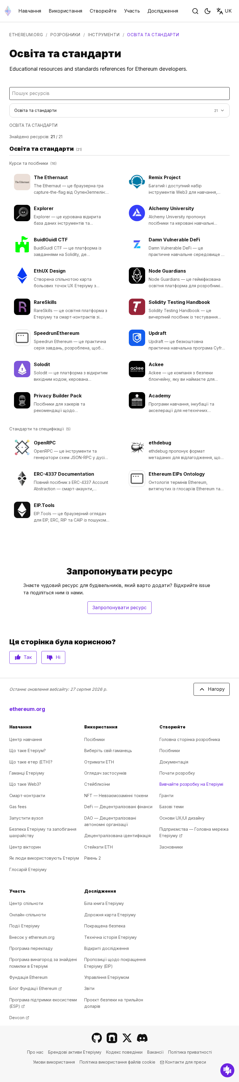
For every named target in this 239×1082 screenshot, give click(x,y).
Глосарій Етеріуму (28, 869)
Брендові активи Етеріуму (74, 1052)
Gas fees (18, 806)
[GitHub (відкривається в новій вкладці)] (97, 1038)
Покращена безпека (104, 925)
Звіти (89, 988)
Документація (173, 761)
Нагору (216, 689)
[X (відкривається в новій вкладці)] (127, 1038)
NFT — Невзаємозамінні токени (116, 795)
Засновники (171, 846)
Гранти (166, 795)
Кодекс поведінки (124, 1052)
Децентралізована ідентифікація (117, 835)
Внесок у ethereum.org (32, 937)
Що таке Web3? (25, 784)
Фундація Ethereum (28, 977)
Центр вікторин (25, 846)
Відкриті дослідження (106, 948)
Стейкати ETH (98, 846)
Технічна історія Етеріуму (110, 937)
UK (228, 11)
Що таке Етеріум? (27, 750)
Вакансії (155, 1052)
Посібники (94, 739)
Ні (58, 657)
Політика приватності (190, 1052)
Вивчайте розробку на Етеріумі (191, 784)
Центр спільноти (26, 903)
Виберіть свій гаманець (108, 750)
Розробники (65, 34)
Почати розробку (177, 773)
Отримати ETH (99, 761)
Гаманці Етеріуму (26, 773)
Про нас (35, 1052)
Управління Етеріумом (106, 977)
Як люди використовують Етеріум (44, 858)
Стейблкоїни (97, 784)
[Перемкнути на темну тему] (207, 11)
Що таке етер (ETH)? (30, 761)
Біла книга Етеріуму (104, 903)
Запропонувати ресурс (122, 609)
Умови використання (54, 1062)
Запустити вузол (26, 818)
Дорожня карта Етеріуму (110, 914)
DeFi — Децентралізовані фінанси (118, 806)
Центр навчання (25, 739)
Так (28, 657)
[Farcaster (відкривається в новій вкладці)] (112, 1038)
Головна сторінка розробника (189, 739)
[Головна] (8, 11)
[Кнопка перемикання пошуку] (195, 11)
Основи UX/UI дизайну (182, 818)
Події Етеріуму (24, 925)
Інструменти (104, 34)
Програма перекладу (31, 948)
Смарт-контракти (27, 795)
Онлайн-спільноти (27, 914)
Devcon (19, 1017)
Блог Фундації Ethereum (35, 988)
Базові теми (171, 806)
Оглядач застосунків (105, 773)
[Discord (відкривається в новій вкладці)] (142, 1038)
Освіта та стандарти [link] (153, 34)
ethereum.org (26, 34)
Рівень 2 (92, 858)
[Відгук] (227, 1070)
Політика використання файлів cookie (117, 1062)
